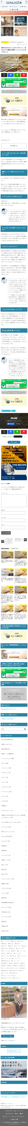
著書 (22, 1113)
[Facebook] (11, 424)
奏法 (4, 869)
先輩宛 (23, 968)
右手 (10, 953)
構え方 (11, 943)
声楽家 (4, 805)
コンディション (6, 958)
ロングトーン (16, 960)
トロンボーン (6, 786)
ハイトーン (6, 941)
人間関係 (5, 963)
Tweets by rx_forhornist (7, 718)
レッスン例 (6, 968)
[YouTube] (12, 9)
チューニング (22, 950)
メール (3, 517)
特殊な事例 (6, 749)
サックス (5, 796)
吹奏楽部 (5, 970)
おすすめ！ (17, 978)
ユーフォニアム (7, 791)
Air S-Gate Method (7, 739)
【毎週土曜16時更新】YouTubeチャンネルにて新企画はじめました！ (14, 13)
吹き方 (18, 943)
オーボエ (5, 801)
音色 (11, 946)
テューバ (5, 782)
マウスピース (15, 968)
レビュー (5, 973)
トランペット (6, 768)
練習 (16, 965)
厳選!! (14, 941)
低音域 (4, 850)
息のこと (5, 864)
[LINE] (17, 9)
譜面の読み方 (6, 960)
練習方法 (5, 883)
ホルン (13, 410)
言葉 (23, 965)
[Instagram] (15, 9)
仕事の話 (5, 926)
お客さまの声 (5, 6)
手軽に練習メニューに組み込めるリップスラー (14, 1096)
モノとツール (6, 907)
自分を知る (14, 970)
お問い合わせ (23, 6)
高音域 (4, 845)
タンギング (6, 841)
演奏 (4, 965)
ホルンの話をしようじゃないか (11, 822)
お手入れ (13, 955)
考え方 (4, 874)
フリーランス (6, 916)
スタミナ (17, 946)
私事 (4, 921)
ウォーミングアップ (8, 879)
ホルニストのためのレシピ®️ (19, 1116)
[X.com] (10, 9)
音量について (6, 860)
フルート (5, 777)
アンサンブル (6, 888)
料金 (17, 1113)
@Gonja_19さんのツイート (8, 709)
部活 (4, 897)
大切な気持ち (14, 973)
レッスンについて (14, 6)
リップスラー (6, 855)
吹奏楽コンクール (7, 978)
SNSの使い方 (6, 912)
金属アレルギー (7, 744)
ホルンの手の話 (7, 836)
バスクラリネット (7, 810)
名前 (3, 510)
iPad (24, 946)
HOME (3, 1103)
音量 (14, 950)
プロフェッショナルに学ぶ (9, 975)
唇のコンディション (8, 831)
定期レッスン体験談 (8, 753)
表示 (16, 145)
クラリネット (6, 772)
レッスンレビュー (5, 42)
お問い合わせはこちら (13, 1051)
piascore (5, 948)
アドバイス (18, 953)
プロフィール (7, 1116)
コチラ (13, 1040)
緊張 (10, 965)
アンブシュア (6, 827)
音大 (21, 970)
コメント (4, 493)
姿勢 (23, 963)
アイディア (5, 955)
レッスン (5, 893)
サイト (3, 524)
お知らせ (5, 931)
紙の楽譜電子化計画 (8, 902)
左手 (4, 953)
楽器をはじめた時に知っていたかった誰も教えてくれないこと (13, 816)
